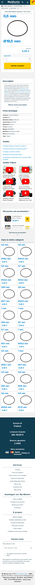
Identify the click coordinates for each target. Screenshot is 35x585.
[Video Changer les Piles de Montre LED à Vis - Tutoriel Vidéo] (9, 170)
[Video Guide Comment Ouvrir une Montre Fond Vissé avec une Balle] (25, 170)
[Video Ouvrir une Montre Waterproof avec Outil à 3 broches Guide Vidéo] (25, 193)
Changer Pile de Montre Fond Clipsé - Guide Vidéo (9, 188)
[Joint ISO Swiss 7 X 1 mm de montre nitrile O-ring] (26, 315)
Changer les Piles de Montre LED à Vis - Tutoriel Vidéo (9, 176)
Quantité (7, 56)
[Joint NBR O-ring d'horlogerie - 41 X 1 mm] (26, 357)
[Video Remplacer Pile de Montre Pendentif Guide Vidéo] (9, 193)
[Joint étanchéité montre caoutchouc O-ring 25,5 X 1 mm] (26, 336)
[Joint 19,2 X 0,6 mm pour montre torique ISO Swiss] (9, 251)
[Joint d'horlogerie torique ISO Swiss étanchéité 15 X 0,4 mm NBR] (9, 379)
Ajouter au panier (17, 66)
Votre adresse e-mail (8, 543)
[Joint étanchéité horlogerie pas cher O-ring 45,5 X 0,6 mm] (26, 251)
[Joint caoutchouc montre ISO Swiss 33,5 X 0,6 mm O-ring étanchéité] (9, 273)
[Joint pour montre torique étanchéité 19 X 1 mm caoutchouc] (9, 315)
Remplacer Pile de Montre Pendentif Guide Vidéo (8, 200)
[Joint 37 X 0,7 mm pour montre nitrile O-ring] (9, 336)
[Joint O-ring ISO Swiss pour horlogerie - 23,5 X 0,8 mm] (26, 294)
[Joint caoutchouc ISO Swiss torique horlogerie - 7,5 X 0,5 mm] (26, 400)
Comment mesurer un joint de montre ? (15, 149)
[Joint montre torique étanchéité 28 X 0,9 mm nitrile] (26, 379)
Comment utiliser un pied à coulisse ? (15, 146)
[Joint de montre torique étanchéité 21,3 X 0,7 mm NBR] (26, 273)
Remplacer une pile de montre (12, 154)
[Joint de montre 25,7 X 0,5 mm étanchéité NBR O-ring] (9, 357)
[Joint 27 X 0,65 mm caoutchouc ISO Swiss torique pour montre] (9, 294)
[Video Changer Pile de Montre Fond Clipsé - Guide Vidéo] (9, 181)
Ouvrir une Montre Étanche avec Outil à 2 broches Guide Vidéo (25, 188)
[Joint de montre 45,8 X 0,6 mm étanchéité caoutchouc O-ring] (9, 400)
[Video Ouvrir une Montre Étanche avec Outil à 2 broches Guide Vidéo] (25, 181)
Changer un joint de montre (11, 151)
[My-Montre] (14, 2)
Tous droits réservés (22, 573)
